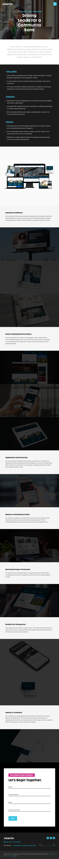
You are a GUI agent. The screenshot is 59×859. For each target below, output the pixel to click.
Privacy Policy (51, 854)
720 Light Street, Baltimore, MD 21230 (24, 845)
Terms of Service (10, 855)
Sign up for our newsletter (13, 842)
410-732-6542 (7, 845)
